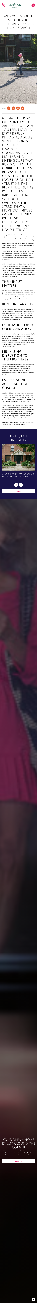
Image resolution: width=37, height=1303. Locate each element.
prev (16, 485)
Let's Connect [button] (18, 1161)
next (21, 485)
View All (18, 491)
